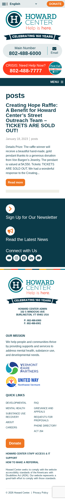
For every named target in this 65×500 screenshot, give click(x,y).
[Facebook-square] (24, 258)
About (10, 422)
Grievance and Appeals (43, 410)
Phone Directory (45, 425)
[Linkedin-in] (31, 258)
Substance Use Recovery (16, 415)
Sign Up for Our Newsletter (31, 217)
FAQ (36, 402)
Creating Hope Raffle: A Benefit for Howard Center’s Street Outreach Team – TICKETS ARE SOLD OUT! (32, 117)
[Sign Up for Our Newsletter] (10, 208)
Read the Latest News (27, 239)
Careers (11, 427)
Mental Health (15, 408)
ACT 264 (38, 431)
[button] (4, 4)
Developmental (16, 402)
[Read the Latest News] (10, 230)
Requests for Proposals (43, 419)
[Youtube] (9, 258)
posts (34, 138)
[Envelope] (38, 258)
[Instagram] (16, 258)
